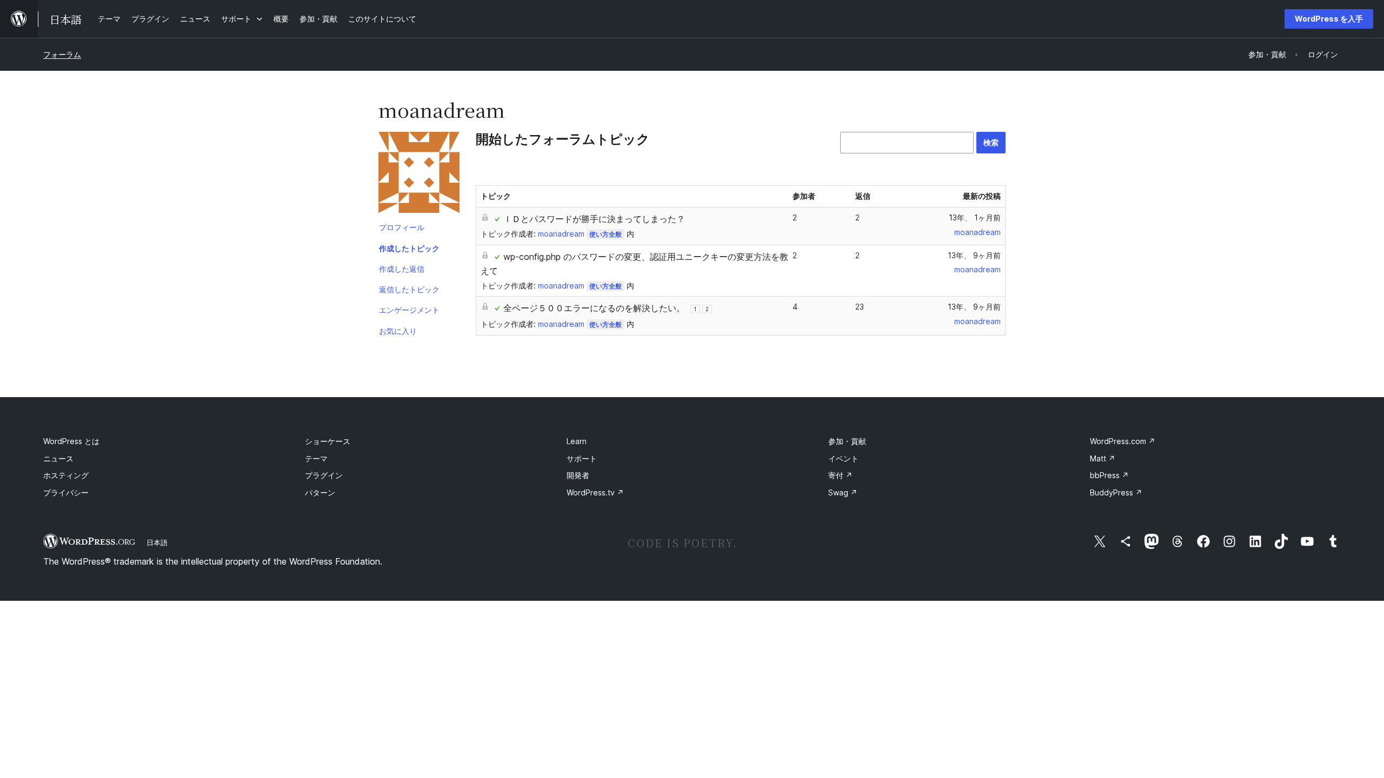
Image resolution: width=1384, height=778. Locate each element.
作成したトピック (409, 248)
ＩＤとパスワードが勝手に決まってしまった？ (594, 218)
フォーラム (62, 54)
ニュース (58, 458)
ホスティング (66, 475)
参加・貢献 (847, 441)
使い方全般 (605, 234)
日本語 (157, 542)
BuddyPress (1116, 492)
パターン (320, 492)
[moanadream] (419, 174)
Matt (1102, 458)
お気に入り (398, 331)
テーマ (316, 458)
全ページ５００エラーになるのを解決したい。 (594, 308)
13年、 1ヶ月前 (975, 217)
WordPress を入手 (1329, 18)
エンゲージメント (409, 309)
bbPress (1109, 475)
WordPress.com (1122, 441)
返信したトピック (409, 289)
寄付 (840, 475)
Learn (577, 441)
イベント (843, 458)
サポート (582, 458)
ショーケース (327, 441)
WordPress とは (71, 441)
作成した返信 (401, 268)
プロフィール (401, 227)
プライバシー (66, 492)
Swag (842, 492)
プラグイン (324, 475)
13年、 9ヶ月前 (974, 255)
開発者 (578, 475)
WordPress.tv (595, 492)
